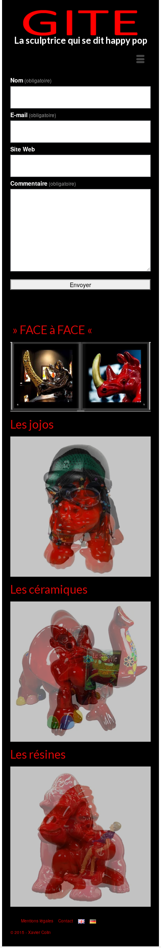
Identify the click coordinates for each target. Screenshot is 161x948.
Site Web (22, 149)
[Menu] (140, 59)
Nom (31, 80)
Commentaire (43, 183)
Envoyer (80, 285)
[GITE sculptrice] (80, 22)
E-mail (33, 115)
